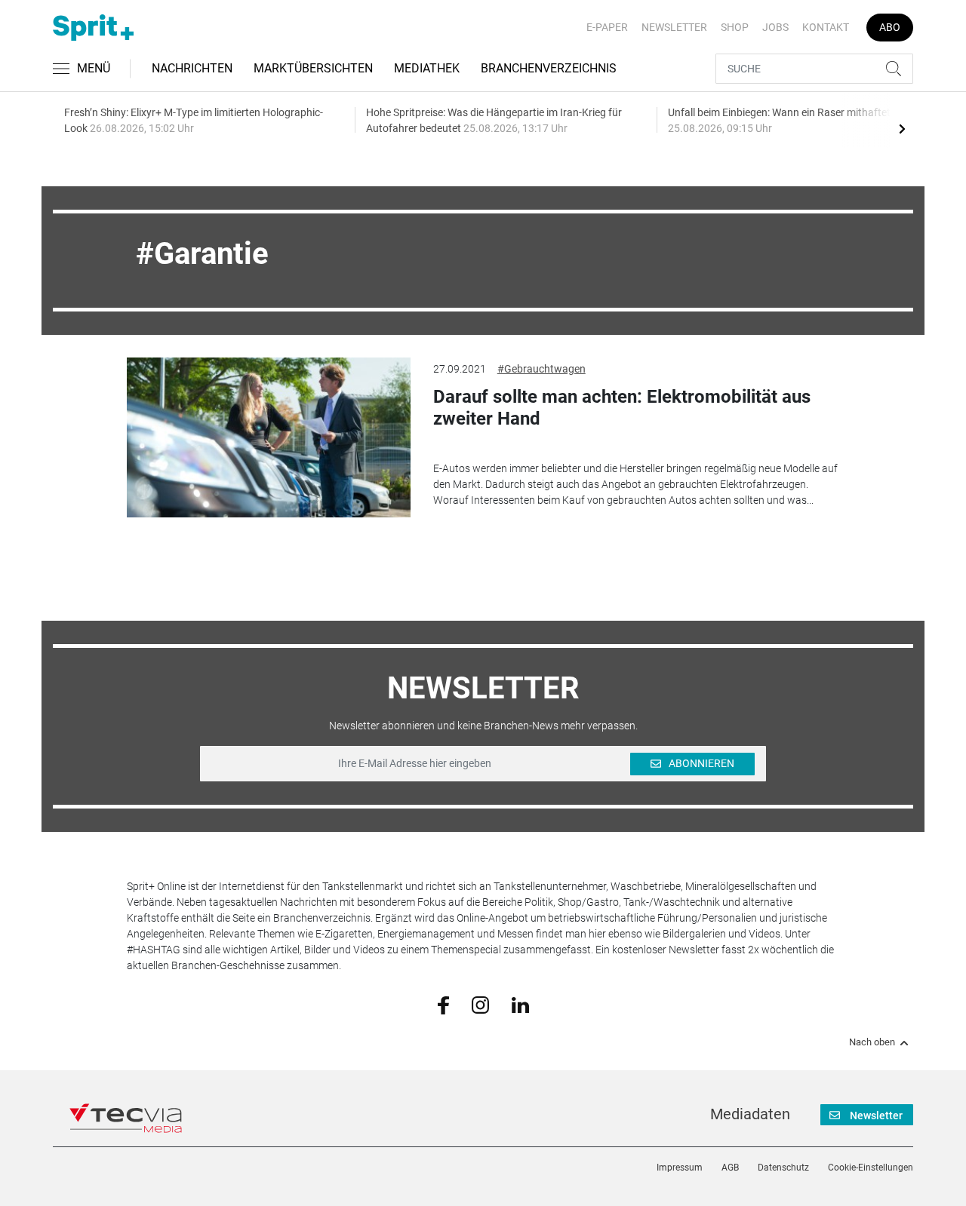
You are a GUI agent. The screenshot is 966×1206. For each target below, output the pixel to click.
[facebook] (443, 1005)
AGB (730, 1167)
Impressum (680, 1167)
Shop (735, 27)
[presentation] (902, 128)
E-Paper (607, 27)
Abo (889, 27)
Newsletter (674, 27)
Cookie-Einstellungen (870, 1167)
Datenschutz (783, 1167)
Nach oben (872, 1042)
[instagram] (480, 1004)
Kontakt (825, 27)
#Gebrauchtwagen (541, 369)
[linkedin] (520, 1004)
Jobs (775, 27)
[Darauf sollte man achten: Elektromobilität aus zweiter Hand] (269, 437)
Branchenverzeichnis (549, 68)
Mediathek (427, 68)
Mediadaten (750, 1114)
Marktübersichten (313, 68)
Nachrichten (192, 68)
